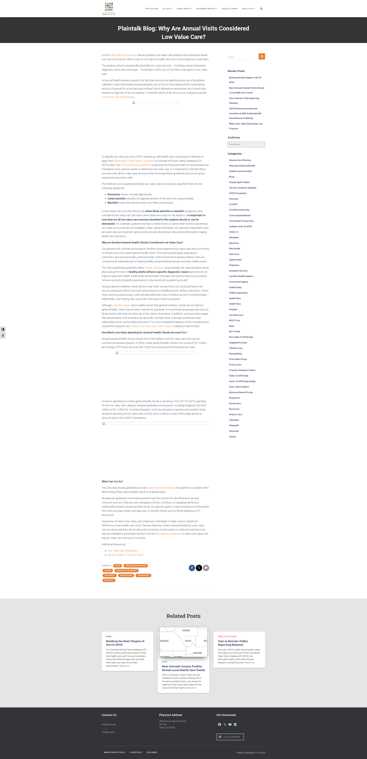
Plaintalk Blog (143, 575)
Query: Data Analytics (239, 387)
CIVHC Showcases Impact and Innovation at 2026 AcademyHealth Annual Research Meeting (245, 113)
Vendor (232, 437)
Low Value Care (126, 575)
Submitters (234, 420)
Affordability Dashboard (124, 55)
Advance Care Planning (240, 160)
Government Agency (238, 282)
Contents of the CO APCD (126, 570)
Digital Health (235, 260)
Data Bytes (234, 237)
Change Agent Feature (239, 182)
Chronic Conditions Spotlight (242, 188)
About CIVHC (248, 9)
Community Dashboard (240, 215)
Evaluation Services (238, 271)
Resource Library (230, 9)
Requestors (234, 398)
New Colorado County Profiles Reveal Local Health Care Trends (183, 668)
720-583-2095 (108, 732)
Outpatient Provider (238, 343)
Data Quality (110, 575)
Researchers (235, 403)
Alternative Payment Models (242, 166)
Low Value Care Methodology (118, 96)
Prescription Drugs (238, 359)
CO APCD (108, 570)
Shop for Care (151, 9)
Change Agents (184, 9)
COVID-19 (233, 232)
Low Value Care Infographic (123, 550)
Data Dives (234, 243)
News (231, 326)
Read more (124, 666)
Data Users (234, 254)
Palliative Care (236, 348)
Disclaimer (152, 752)
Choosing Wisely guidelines (136, 164)
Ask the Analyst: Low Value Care (125, 554)
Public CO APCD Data (238, 376)
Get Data (167, 9)
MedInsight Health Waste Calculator (134, 160)
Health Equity (235, 287)
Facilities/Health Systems (241, 276)
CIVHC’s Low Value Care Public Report (151, 326)
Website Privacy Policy (114, 752)
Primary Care (235, 365)
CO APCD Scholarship (239, 210)
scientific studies (121, 305)
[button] (171, 9)
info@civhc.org (109, 724)
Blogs (117, 565)
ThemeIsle (260, 753)
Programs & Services (206, 9)
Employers (234, 265)
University (233, 431)
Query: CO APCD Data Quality (242, 381)
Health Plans (235, 298)
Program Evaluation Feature (242, 370)
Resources (109, 580)
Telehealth (234, 425)
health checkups (155, 267)
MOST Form (234, 320)
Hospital (233, 309)
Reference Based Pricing (241, 392)
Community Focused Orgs (241, 221)
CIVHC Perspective (238, 193)
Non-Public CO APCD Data (241, 337)
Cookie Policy (136, 752)
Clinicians (233, 199)
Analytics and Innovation (135, 565)
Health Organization (238, 293)
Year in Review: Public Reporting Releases (233, 642)
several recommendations (161, 487)
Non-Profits (234, 331)
